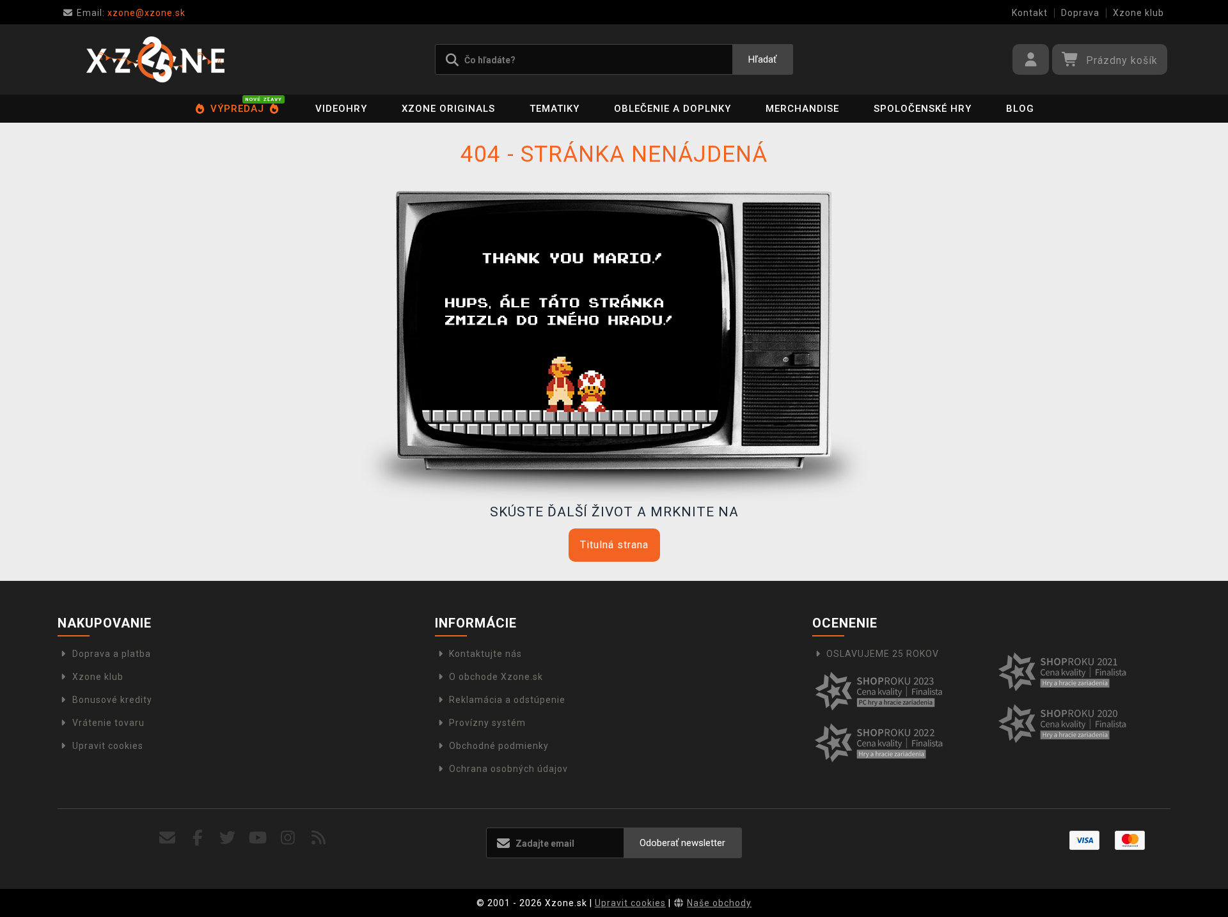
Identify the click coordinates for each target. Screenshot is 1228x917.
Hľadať (762, 59)
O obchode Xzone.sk (496, 677)
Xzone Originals (448, 108)
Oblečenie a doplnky (672, 108)
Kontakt (1030, 13)
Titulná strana (614, 545)
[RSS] (319, 838)
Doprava (1080, 13)
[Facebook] (198, 838)
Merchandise (802, 108)
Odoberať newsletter (682, 843)
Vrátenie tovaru (108, 723)
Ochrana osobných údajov (508, 769)
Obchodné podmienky (499, 746)
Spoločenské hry (923, 108)
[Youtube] (258, 838)
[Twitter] (228, 838)
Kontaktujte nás (485, 654)
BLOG (1020, 108)
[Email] (167, 838)
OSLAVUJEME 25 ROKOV (882, 654)
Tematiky (554, 108)
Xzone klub (1138, 13)
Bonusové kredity (112, 700)
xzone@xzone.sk (131, 13)
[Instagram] (288, 838)
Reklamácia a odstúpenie (507, 700)
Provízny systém (487, 723)
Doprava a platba (111, 654)
